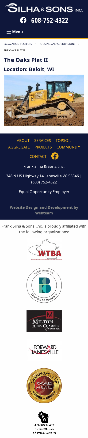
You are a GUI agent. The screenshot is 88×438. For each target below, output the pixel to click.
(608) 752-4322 (44, 182)
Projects (43, 147)
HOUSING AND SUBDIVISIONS (56, 44)
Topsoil (63, 140)
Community (68, 147)
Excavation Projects (18, 44)
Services (42, 140)
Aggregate (19, 147)
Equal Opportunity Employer (44, 191)
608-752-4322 (49, 20)
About (23, 140)
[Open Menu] (9, 32)
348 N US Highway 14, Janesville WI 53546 (42, 176)
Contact (38, 156)
